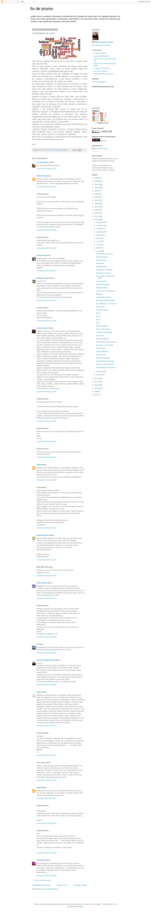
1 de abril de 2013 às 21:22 (46, 528)
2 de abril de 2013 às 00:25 (46, 685)
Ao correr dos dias (100, 71)
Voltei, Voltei (100, 307)
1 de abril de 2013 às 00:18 (46, 168)
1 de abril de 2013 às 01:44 (46, 187)
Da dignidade (101, 260)
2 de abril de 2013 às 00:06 (46, 653)
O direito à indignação (104, 332)
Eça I (98, 323)
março (98, 251)
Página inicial (62, 885)
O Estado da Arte (100, 53)
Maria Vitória (41, 176)
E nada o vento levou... (102, 68)
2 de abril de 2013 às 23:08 (46, 853)
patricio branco (42, 328)
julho (98, 238)
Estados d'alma (101, 288)
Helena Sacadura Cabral (46, 660)
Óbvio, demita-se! (102, 339)
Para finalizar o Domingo (105, 361)
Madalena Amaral (43, 278)
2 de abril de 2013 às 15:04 (46, 823)
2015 (96, 213)
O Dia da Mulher (102, 351)
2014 (96, 216)
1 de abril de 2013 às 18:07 (46, 391)
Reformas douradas (103, 358)
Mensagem (100, 263)
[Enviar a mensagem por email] (73, 150)
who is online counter (94, 151)
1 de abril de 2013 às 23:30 (46, 637)
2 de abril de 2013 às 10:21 (46, 755)
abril (98, 248)
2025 (96, 181)
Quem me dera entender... (105, 364)
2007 (96, 395)
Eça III (98, 316)
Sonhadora (41, 860)
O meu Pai (100, 335)
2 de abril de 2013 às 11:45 (46, 780)
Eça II (98, 319)
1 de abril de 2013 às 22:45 (46, 598)
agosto (99, 235)
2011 (96, 382)
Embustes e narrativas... (105, 270)
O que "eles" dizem (103, 329)
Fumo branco (101, 348)
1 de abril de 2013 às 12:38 (46, 321)
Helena (39, 692)
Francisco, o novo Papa (104, 345)
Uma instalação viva (103, 297)
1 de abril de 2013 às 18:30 (46, 421)
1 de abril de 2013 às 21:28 (46, 560)
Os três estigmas (102, 326)
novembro (100, 225)
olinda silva (41, 255)
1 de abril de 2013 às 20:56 (46, 480)
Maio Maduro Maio (103, 284)
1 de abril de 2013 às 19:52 (46, 441)
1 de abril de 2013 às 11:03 (46, 248)
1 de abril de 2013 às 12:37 (46, 300)
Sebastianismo (101, 266)
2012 (96, 379)
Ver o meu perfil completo (101, 45)
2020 (96, 197)
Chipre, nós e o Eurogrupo (105, 291)
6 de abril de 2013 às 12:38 (46, 875)
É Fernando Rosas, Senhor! (106, 342)
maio (98, 244)
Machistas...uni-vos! (103, 273)
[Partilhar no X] (77, 150)
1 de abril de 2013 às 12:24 (46, 271)
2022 (96, 191)
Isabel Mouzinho (43, 535)
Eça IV (98, 313)
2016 (96, 210)
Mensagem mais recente (41, 885)
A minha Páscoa (102, 257)
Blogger (80, 906)
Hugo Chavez (101, 355)
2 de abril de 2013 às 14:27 (46, 798)
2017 (96, 207)
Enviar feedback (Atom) (49, 889)
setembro (100, 232)
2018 (96, 203)
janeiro (99, 375)
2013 (96, 219)
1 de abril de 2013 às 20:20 (46, 457)
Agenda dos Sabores (101, 56)
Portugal (99, 294)
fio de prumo (41, 8)
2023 (96, 187)
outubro (99, 229)
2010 (96, 385)
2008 (96, 391)
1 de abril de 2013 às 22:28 (46, 575)
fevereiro (99, 371)
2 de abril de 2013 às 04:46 (46, 726)
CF (38, 644)
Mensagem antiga (80, 885)
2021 (96, 194)
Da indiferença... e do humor (106, 304)
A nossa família (101, 281)
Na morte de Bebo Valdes (105, 300)
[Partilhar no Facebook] (79, 150)
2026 (96, 178)
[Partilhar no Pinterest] (81, 150)
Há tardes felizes (102, 310)
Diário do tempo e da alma (103, 74)
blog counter (98, 151)
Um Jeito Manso (43, 162)
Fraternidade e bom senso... (106, 367)
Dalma (39, 465)
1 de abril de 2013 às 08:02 (46, 230)
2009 (96, 388)
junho (98, 241)
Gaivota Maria (42, 583)
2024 (96, 184)
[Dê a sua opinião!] (75, 150)
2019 (96, 200)
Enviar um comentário (42, 880)
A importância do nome (104, 254)
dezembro (100, 222)
